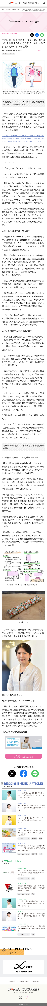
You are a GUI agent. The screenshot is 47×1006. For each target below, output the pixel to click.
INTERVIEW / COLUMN (9, 33)
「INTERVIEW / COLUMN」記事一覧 (13, 9)
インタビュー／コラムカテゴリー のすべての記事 (23, 756)
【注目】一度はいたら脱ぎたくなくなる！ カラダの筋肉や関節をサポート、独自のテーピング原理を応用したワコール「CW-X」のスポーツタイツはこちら (23, 138)
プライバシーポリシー (24, 981)
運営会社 (12, 981)
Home (3, 9)
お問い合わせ (36, 981)
